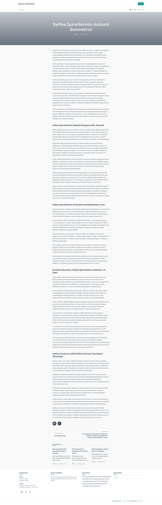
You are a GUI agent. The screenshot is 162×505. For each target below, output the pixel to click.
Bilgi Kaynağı (26, 3)
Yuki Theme (126, 501)
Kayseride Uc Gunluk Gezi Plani (91, 486)
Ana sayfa (21, 10)
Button (140, 3)
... (60, 460)
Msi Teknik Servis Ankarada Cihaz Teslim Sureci (79, 451)
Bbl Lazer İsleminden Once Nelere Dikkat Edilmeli (60, 451)
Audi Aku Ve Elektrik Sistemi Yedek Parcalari (95, 483)
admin (77, 34)
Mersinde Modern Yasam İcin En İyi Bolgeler (95, 481)
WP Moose (140, 501)
